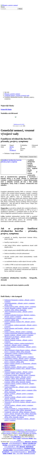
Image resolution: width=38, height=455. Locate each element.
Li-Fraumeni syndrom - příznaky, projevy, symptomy (19, 375)
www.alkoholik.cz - (18, 446)
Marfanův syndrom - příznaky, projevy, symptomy (19, 367)
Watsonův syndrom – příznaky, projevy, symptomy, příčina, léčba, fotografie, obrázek (19, 416)
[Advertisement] (19, 30)
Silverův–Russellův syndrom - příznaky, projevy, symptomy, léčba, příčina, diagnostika (18, 309)
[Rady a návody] (17, 433)
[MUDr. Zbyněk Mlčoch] (8, 430)
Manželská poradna (29, 453)
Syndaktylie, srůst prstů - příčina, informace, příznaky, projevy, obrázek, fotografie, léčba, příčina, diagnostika (20, 412)
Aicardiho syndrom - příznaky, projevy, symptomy (19, 357)
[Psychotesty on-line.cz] (10, 431)
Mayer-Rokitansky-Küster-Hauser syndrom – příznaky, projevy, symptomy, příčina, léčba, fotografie (20, 351)
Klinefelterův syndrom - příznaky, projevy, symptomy (20, 358)
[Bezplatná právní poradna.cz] (26, 431)
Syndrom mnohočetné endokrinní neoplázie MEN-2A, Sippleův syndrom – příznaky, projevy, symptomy (20, 334)
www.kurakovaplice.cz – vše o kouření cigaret (21, 445)
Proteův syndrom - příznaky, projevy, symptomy (18, 331)
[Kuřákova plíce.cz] (31, 430)
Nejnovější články (6, 109)
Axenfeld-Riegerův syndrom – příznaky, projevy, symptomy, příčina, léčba (18, 319)
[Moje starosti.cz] (6, 433)
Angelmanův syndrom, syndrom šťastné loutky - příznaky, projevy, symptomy (18, 354)
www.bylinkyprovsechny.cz (18, 451)
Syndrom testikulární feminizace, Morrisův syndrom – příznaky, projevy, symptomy (20, 315)
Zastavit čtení (33, 156)
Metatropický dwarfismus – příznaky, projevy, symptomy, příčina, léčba (17, 337)
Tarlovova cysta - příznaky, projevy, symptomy (18, 400)
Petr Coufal (16, 438)
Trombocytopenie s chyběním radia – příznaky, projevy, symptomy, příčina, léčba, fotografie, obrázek (20, 381)
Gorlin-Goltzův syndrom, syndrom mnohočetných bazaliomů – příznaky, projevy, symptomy (19, 344)
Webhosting (27, 438)
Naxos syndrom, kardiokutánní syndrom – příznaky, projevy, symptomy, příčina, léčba (19, 361)
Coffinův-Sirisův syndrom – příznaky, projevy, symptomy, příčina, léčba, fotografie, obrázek (18, 377)
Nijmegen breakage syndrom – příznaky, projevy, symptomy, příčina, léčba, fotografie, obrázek (18, 372)
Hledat (3, 7)
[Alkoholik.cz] (19, 430)
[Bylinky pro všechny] (30, 433)
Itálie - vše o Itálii (18, 453)
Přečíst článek (24, 156)
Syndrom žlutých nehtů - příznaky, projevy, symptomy (20, 306)
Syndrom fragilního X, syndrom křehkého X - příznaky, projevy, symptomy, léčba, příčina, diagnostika (20, 409)
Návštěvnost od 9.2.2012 (19, 124)
